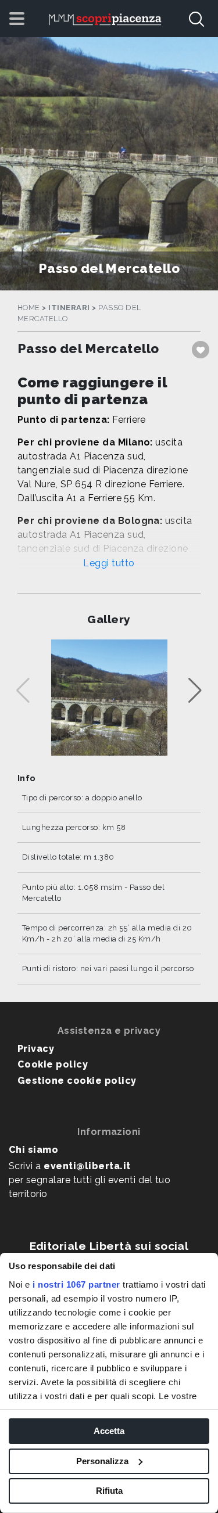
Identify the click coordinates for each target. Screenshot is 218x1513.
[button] (195, 690)
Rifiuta (109, 1491)
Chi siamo (33, 1149)
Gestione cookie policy (77, 1080)
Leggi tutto (108, 563)
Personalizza (102, 1461)
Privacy (35, 1048)
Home (28, 307)
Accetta (109, 1431)
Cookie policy (52, 1064)
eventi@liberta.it (87, 1165)
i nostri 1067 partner (76, 1284)
